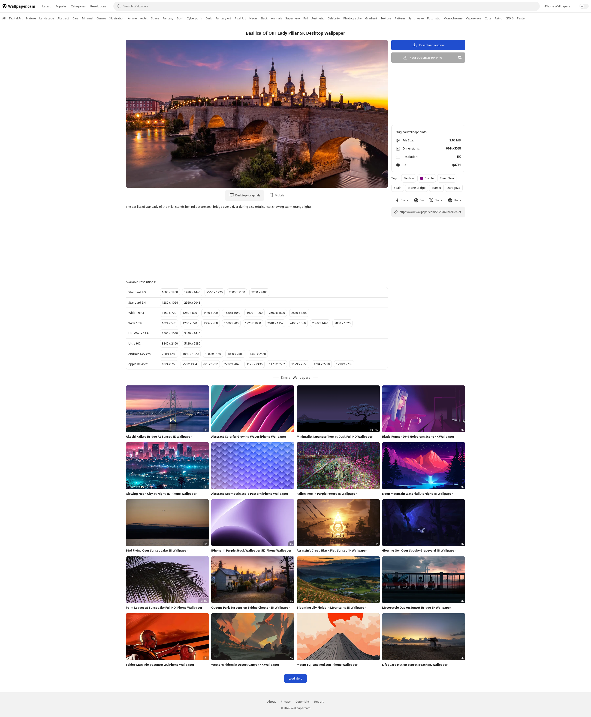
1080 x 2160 (213, 354)
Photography (352, 18)
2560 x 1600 (277, 313)
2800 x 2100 (237, 292)
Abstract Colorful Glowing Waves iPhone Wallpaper (248, 436)
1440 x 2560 (258, 354)
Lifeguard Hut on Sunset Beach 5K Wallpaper (415, 664)
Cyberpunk (194, 18)
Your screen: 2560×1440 (426, 57)
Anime (132, 18)
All (4, 18)
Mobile (279, 195)
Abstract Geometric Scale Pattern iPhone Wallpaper (249, 493)
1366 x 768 (210, 323)
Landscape (46, 18)
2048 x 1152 (275, 323)
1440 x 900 (210, 313)
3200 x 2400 (259, 292)
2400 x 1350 (298, 323)
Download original (431, 45)
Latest (46, 6)
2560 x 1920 (215, 292)
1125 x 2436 (254, 364)
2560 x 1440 (320, 323)
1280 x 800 (190, 313)
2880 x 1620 (342, 323)
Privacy (286, 701)
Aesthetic (317, 18)
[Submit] (119, 6)
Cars (75, 18)
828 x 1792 (210, 364)
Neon (253, 18)
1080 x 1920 (191, 354)
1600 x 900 (231, 323)
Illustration (116, 18)
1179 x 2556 (299, 364)
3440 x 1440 (192, 333)
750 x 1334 (190, 364)
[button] (402, 200)
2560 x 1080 (170, 333)
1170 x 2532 (277, 364)
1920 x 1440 (192, 292)
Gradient (371, 18)
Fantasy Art (223, 18)
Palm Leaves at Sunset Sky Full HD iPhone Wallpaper (164, 607)
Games (101, 18)
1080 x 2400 (235, 354)
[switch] (584, 6)
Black (264, 18)
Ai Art (144, 18)
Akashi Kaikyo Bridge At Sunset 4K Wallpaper (159, 436)
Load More (295, 678)
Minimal (87, 18)
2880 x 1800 (299, 313)
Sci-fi (180, 18)
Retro (498, 18)
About (271, 701)
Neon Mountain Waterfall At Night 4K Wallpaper (417, 493)
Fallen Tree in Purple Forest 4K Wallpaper (327, 493)
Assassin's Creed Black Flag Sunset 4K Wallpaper (332, 550)
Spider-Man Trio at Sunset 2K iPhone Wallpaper (160, 664)
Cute (488, 18)
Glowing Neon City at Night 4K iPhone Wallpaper (161, 493)
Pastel (521, 18)
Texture (386, 18)
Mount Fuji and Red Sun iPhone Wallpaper (327, 664)
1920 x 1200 (254, 313)
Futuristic (433, 18)
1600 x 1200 (170, 292)
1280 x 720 (190, 323)
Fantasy (168, 18)
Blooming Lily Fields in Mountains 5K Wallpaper (331, 607)
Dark (208, 18)
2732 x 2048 (232, 364)
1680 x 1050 (232, 313)
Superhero (292, 18)
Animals (276, 18)
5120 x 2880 (192, 343)
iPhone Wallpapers (557, 6)
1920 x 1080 (253, 323)
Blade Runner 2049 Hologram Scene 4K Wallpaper (418, 436)
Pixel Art (240, 18)
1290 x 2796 (344, 364)
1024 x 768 (169, 364)
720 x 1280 (169, 354)
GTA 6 (509, 18)
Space (155, 18)
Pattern (400, 18)
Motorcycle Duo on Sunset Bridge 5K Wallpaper (416, 607)
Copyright (302, 701)
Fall (305, 18)
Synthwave (416, 18)
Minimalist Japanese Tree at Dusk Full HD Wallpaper (335, 436)
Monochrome (452, 18)
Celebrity (334, 18)
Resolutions (98, 6)
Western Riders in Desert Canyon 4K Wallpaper (245, 664)
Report (319, 701)
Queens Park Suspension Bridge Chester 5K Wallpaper (250, 607)
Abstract (63, 18)
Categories (78, 6)
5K (459, 157)
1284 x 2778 (322, 364)
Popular (60, 6)
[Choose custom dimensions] (459, 57)
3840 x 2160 (170, 343)
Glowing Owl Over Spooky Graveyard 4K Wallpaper (419, 550)
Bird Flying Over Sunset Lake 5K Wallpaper (157, 550)
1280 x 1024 (170, 302)
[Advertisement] (572, 96)
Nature (31, 18)
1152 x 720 (169, 313)
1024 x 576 (169, 323)
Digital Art (16, 18)
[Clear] (534, 6)
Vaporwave (473, 18)
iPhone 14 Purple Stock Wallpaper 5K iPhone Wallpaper (251, 550)
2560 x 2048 (192, 302)
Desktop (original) (247, 195)
